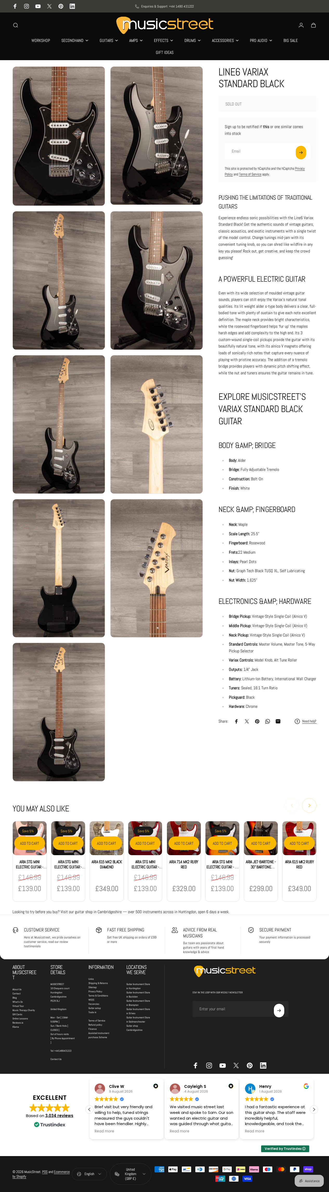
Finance (92, 1029)
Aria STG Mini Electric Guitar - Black (68, 867)
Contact (16, 993)
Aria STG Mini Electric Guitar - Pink (29, 867)
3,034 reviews (59, 1115)
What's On (17, 1002)
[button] (314, 1109)
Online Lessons (20, 1018)
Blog (14, 997)
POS (45, 1171)
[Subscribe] (301, 152)
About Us (17, 989)
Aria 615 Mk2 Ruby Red (299, 864)
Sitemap (92, 987)
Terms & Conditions (98, 995)
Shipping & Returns (98, 983)
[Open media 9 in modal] (59, 712)
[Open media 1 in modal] (59, 136)
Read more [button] (104, 1131)
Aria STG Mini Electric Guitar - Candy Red (145, 867)
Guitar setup (94, 1008)
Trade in (92, 1012)
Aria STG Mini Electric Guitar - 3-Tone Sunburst (222, 867)
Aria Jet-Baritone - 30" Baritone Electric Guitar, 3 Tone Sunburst (261, 869)
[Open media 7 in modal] (59, 568)
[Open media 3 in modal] (59, 280)
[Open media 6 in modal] (157, 424)
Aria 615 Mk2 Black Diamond (107, 864)
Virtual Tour (18, 1006)
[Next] (309, 805)
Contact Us (56, 1059)
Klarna (15, 1027)
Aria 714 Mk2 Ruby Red (183, 864)
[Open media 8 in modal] (157, 568)
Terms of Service (250, 174)
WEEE (91, 999)
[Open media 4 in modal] (157, 280)
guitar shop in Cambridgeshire (98, 912)
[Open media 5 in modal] (59, 424)
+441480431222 (63, 1050)
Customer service (42, 930)
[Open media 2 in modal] (157, 136)
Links (91, 979)
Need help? (309, 721)
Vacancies (93, 1004)
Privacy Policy (95, 991)
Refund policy (95, 1024)
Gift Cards (17, 1014)
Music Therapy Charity (23, 1010)
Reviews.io (17, 1022)
